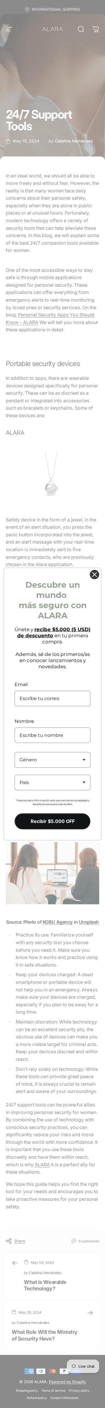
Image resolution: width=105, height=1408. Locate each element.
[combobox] (52, 759)
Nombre (24, 721)
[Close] (95, 575)
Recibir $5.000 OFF (53, 821)
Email (21, 684)
